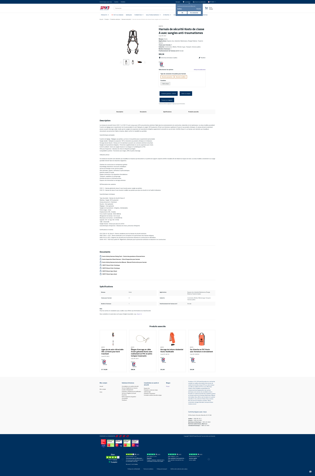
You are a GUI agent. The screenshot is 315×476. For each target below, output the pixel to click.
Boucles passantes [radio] (167, 77)
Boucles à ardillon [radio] (181, 77)
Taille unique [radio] (165, 84)
